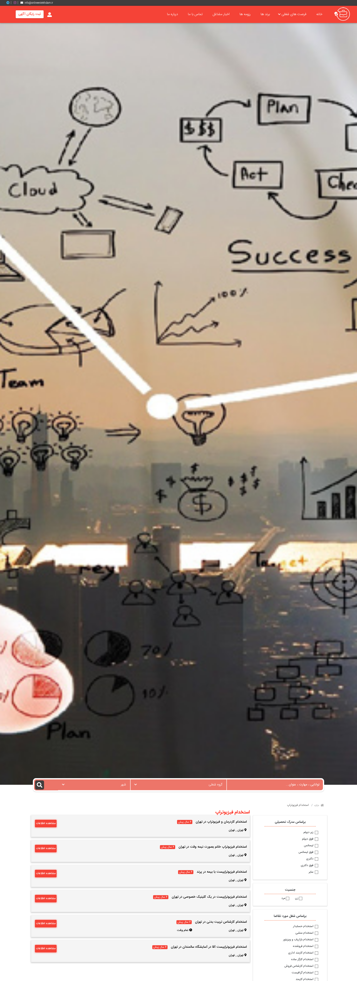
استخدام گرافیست (303, 973)
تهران (240, 830)
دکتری (310, 859)
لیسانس (309, 845)
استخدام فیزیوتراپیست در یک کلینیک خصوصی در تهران (209, 897)
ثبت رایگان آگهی (29, 14)
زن (296, 898)
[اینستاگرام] (16, 3)
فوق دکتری (307, 865)
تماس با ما (195, 14)
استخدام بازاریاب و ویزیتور (298, 940)
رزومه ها (245, 14)
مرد (283, 898)
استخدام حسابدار (303, 926)
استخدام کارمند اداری (301, 953)
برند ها (265, 14)
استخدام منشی (304, 933)
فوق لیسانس (306, 852)
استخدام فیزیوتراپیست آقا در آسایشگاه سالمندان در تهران (209, 947)
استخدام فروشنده (303, 946)
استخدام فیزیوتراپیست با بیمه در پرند (222, 872)
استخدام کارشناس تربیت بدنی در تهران (221, 922)
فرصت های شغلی (294, 14)
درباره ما (172, 14)
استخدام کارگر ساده (302, 959)
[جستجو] (46, 784)
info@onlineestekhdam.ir (39, 3)
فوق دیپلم (308, 839)
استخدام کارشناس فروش (299, 966)
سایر (311, 872)
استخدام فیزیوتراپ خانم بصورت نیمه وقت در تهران (212, 847)
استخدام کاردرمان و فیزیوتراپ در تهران (221, 822)
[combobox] (178, 784)
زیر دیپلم (308, 832)
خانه (319, 14)
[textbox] (179, 783)
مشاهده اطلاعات (46, 823)
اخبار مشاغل (221, 14)
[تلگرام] (9, 3)
